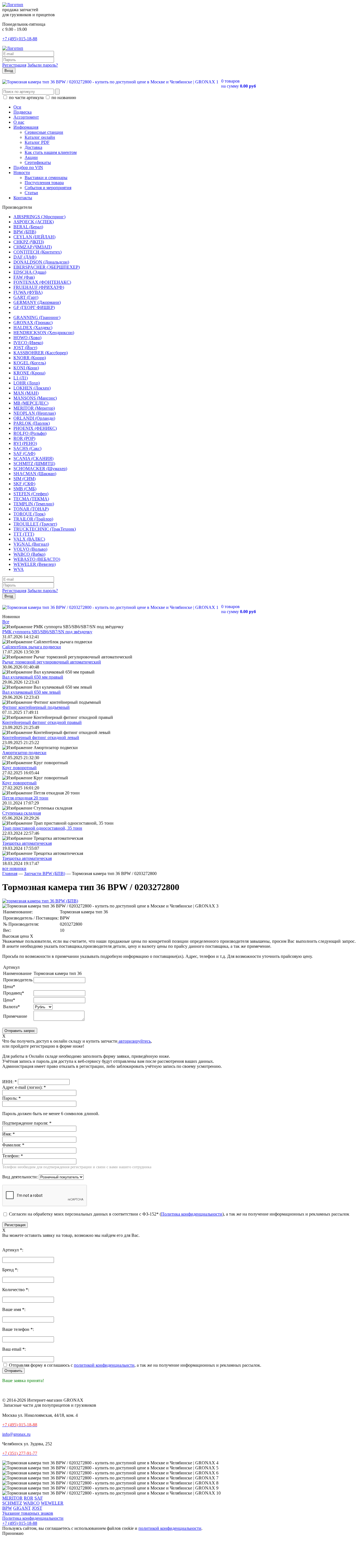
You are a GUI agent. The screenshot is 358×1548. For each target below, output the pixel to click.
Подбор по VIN (28, 167)
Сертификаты (38, 162)
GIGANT (22, 1508)
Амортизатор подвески (24, 752)
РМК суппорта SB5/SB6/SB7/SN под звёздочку (47, 631)
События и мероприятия (48, 187)
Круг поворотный (19, 767)
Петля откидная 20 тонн (25, 798)
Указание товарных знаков (27, 1513)
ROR (28, 1498)
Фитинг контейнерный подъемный (36, 707)
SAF (38, 1498)
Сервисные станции (44, 132)
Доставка (33, 147)
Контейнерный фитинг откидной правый (42, 722)
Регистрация (14, 65)
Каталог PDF (37, 142)
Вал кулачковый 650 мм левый (31, 692)
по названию (63, 97)
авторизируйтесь (134, 1041)
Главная (9, 873)
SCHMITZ (12, 1503)
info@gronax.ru (16, 1434)
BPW (7, 1508)
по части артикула (26, 97)
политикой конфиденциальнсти (104, 1365)
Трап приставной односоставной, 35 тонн (42, 828)
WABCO (31, 1503)
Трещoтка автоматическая (27, 843)
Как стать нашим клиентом (51, 152)
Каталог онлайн (40, 137)
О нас (18, 122)
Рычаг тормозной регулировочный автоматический (51, 662)
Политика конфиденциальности (191, 1214)
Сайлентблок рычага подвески (31, 646)
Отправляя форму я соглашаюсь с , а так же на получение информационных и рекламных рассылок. (134, 1365)
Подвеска (22, 112)
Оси (17, 107)
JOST (37, 1508)
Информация (25, 127)
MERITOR (12, 1498)
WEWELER (52, 1503)
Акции (31, 157)
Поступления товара (44, 182)
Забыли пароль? (42, 65)
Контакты (22, 197)
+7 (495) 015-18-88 (19, 38)
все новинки (14, 868)
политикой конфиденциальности (169, 1528)
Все (5, 621)
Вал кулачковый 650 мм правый (32, 677)
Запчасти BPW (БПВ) (44, 873)
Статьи (31, 192)
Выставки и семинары (46, 177)
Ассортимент (26, 117)
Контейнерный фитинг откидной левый (40, 737)
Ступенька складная (21, 813)
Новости (21, 172)
